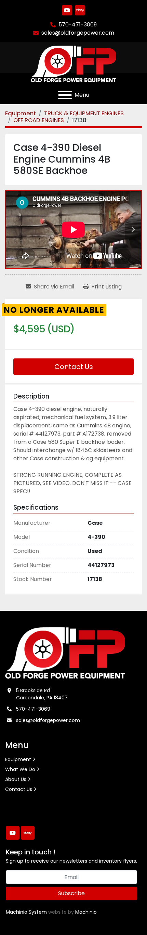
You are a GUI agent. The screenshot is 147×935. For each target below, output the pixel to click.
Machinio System (26, 912)
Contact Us (73, 366)
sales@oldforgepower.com (77, 33)
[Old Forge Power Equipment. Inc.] (65, 652)
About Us (15, 779)
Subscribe (71, 893)
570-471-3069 (77, 24)
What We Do (20, 769)
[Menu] (65, 95)
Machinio (86, 912)
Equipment (18, 759)
